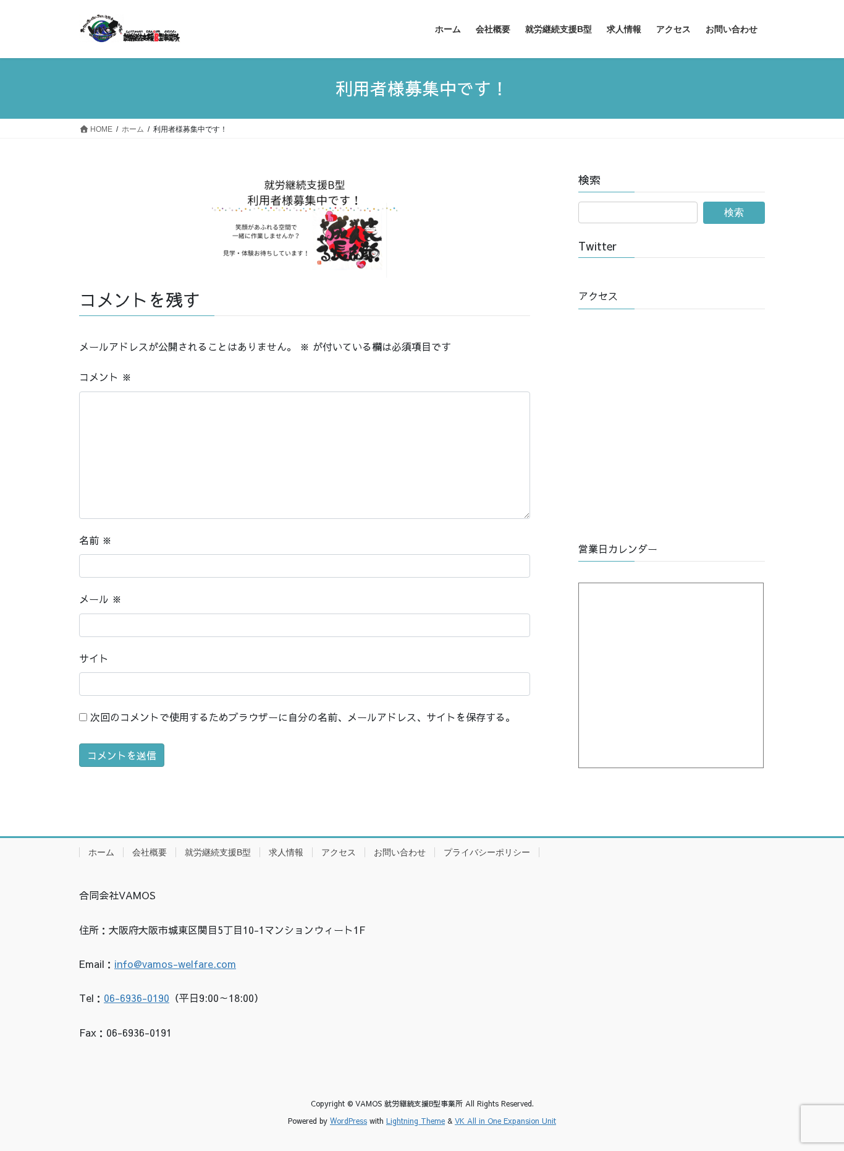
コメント (105, 376)
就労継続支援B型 (218, 852)
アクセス (338, 852)
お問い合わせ (400, 852)
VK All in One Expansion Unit (505, 1121)
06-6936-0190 (136, 997)
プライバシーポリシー (487, 852)
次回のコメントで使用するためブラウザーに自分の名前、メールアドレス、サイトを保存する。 (302, 717)
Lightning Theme (415, 1121)
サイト (94, 658)
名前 (95, 540)
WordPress (348, 1121)
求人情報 (286, 852)
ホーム (101, 852)
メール (100, 598)
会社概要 (149, 852)
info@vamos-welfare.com (175, 963)
